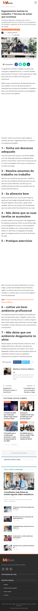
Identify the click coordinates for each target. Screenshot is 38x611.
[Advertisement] (19, 116)
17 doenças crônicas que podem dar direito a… (23, 507)
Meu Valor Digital (23, 608)
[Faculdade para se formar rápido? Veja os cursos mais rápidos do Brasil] (27, 426)
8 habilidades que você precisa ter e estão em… (23, 527)
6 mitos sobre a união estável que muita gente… (23, 536)
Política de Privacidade (10, 588)
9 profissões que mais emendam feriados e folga (29, 390)
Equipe (6, 584)
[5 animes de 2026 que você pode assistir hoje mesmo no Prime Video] (11, 406)
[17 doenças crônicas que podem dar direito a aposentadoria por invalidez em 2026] (8, 509)
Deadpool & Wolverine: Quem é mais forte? (10, 390)
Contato (6, 595)
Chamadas (16, 29)
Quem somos (7, 591)
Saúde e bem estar (7, 29)
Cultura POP (24, 402)
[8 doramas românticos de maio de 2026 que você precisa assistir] (27, 406)
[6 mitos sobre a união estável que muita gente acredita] (8, 538)
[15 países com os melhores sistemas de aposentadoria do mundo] (8, 548)
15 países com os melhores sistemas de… (23, 546)
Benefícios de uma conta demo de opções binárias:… (23, 517)
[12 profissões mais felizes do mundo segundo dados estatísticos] (19, 481)
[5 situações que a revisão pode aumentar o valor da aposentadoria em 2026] (11, 426)
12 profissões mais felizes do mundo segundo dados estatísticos (18, 493)
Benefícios (7, 422)
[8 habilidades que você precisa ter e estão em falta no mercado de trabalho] (8, 528)
